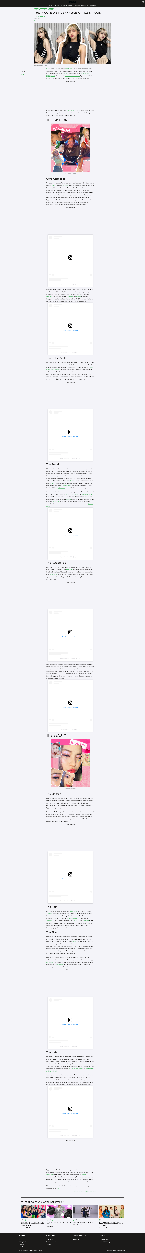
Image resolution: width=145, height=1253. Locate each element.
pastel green (56, 369)
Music (51, 5)
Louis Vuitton (75, 494)
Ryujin (94, 1191)
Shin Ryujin (68, 69)
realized (72, 1080)
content (68, 499)
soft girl (78, 296)
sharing (84, 1174)
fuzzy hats (69, 569)
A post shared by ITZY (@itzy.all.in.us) (70, 284)
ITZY (47, 69)
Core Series (79, 1191)
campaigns (56, 501)
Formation (85, 5)
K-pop (90, 1191)
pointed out (49, 962)
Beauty (77, 5)
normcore (49, 296)
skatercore (70, 296)
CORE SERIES (43, 9)
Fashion (71, 5)
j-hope (65, 73)
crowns (65, 185)
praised (74, 941)
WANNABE (50, 920)
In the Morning (73, 918)
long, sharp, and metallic (76, 1068)
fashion (84, 1191)
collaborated (61, 488)
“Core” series (70, 110)
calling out (49, 1174)
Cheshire (49, 913)
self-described (67, 485)
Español (93, 5)
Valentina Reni (40, 16)
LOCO (63, 673)
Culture (64, 5)
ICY (60, 918)
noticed (67, 1075)
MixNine (72, 481)
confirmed (60, 964)
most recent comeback (72, 76)
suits (53, 185)
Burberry (67, 494)
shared (68, 812)
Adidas (52, 483)
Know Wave (53, 574)
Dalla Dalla (73, 911)
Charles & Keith (87, 494)
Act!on (57, 5)
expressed (85, 920)
